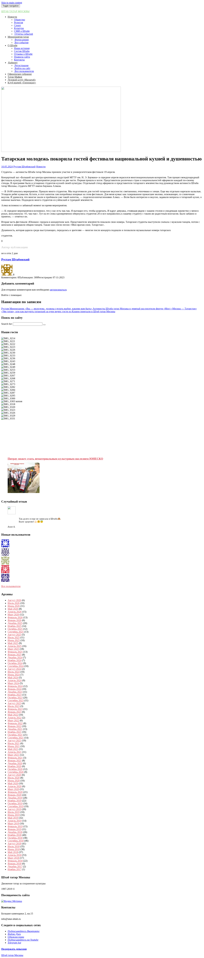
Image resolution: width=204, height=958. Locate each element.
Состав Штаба (21, 51)
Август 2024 (14, 669)
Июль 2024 (14, 671)
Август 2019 (14, 809)
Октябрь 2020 (15, 769)
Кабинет (13, 62)
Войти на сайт (22, 68)
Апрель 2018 (15, 855)
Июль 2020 (14, 777)
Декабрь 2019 (15, 797)
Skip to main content (11, 2)
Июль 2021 (14, 743)
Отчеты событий (23, 34)
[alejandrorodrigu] (5, 563)
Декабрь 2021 (15, 729)
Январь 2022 (14, 726)
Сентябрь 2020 (16, 772)
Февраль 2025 (15, 651)
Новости (12, 16)
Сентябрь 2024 (16, 666)
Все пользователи (24, 71)
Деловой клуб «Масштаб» (22, 79)
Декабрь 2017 (15, 866)
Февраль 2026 (15, 617)
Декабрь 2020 (15, 763)
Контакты (19, 59)
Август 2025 (14, 634)
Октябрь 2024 (15, 663)
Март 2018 (13, 858)
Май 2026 (13, 608)
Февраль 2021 (15, 757)
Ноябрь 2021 (14, 732)
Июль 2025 (14, 637)
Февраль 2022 (15, 723)
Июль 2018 (14, 846)
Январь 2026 (14, 620)
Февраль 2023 (15, 709)
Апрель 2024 (15, 680)
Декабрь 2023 (15, 692)
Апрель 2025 (15, 646)
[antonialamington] (5, 581)
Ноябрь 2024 (14, 660)
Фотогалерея (21, 39)
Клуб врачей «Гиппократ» (22, 82)
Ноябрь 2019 (14, 800)
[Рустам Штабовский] (7, 274)
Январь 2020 (14, 795)
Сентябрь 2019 (16, 806)
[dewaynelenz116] (5, 572)
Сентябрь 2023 (16, 700)
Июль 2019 (14, 812)
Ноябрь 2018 (14, 835)
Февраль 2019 (15, 826)
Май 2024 (13, 677)
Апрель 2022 (15, 717)
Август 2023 (14, 703)
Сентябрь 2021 (16, 737)
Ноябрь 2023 (14, 694)
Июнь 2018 (14, 849)
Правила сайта (22, 57)
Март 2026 (13, 614)
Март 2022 (13, 720)
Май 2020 (13, 783)
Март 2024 (13, 683)
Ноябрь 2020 (14, 766)
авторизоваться (58, 289)
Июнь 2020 (14, 780)
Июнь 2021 (14, 746)
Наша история (21, 48)
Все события (21, 42)
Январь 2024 (14, 689)
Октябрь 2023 (15, 697)
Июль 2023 (14, 706)
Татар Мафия (15, 77)
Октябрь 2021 (15, 734)
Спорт (17, 25)
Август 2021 (14, 740)
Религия (18, 22)
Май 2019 (13, 817)
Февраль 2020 (15, 792)
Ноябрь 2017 (14, 869)
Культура (19, 28)
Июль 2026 (14, 603)
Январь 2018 (14, 863)
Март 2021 (13, 754)
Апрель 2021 (15, 752)
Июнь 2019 (14, 815)
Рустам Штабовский (24, 166)
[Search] (44, 324)
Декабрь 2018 (15, 832)
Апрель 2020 (15, 786)
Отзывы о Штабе (23, 54)
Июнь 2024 (14, 674)
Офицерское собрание (20, 74)
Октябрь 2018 (15, 838)
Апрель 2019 (15, 820)
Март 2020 (13, 789)
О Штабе (12, 45)
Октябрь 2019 (15, 803)
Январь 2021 (14, 760)
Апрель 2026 (15, 611)
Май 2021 (13, 749)
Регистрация (21, 65)
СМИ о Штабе (22, 31)
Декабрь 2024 (15, 657)
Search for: (6, 324)
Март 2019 (13, 823)
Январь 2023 (14, 712)
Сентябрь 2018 (16, 840)
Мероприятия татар (18, 36)
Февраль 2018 (15, 860)
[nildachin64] (5, 555)
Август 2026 (14, 600)
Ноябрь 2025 (14, 626)
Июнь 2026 (14, 606)
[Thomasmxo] (5, 546)
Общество (19, 19)
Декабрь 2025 (15, 623)
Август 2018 (14, 843)
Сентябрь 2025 (16, 631)
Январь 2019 (14, 829)
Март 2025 (13, 649)
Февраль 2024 (15, 686)
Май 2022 (13, 714)
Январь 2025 (14, 654)
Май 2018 (13, 852)
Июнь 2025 (14, 640)
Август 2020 (14, 775)
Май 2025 (13, 643)
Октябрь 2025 (15, 629)
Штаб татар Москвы (15, 11)
